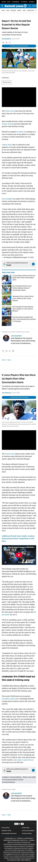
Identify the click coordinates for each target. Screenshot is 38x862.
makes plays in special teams (23, 760)
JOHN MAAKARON (16, 336)
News (9, 360)
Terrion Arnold (7, 124)
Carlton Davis (7, 145)
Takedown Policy (6, 830)
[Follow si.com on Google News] (33, 264)
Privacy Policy (5, 828)
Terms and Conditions (28, 830)
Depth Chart (30, 10)
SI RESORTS (32, 2)
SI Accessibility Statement (9, 833)
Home (3, 10)
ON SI (8, 2)
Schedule (13, 10)
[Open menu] (2, 6)
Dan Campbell (7, 199)
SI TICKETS (24, 2)
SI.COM (3, 2)
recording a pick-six (9, 699)
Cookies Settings (27, 833)
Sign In (34, 6)
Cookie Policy (25, 828)
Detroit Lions (6, 82)
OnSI (7, 10)
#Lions (4, 247)
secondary (20, 132)
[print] (13, 351)
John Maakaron (6, 38)
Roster (19, 10)
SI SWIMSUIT (15, 2)
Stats (24, 10)
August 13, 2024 (28, 257)
